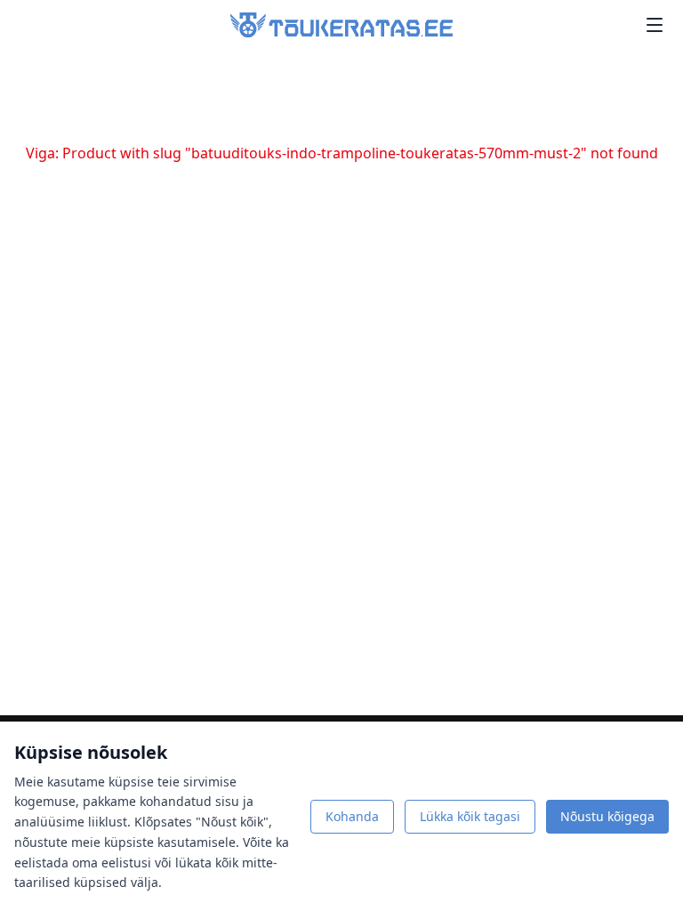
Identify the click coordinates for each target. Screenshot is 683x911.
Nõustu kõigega (607, 816)
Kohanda (352, 816)
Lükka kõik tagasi (470, 816)
